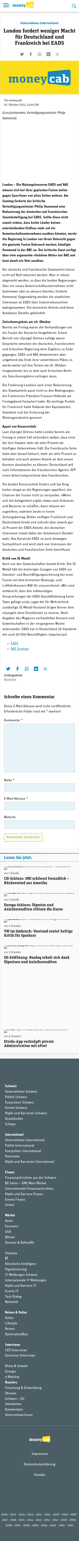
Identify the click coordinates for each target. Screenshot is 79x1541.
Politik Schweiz (16, 1097)
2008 (8, 1525)
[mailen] (57, 54)
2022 (39, 1514)
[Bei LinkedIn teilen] (48, 54)
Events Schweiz (16, 1108)
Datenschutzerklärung (39, 1464)
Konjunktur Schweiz (19, 1102)
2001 (70, 1525)
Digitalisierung (16, 1269)
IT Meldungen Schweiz (21, 1275)
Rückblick (10, 680)
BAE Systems (20, 649)
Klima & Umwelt (16, 1366)
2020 (56, 1514)
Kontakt (39, 1475)
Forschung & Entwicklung (23, 1388)
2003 (53, 1525)
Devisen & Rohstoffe (19, 1243)
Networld (11, 1302)
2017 (5, 1520)
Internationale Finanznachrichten (29, 1189)
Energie (10, 1371)
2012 (47, 1520)
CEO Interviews (16, 1350)
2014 (30, 1520)
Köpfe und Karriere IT (20, 1286)
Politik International (19, 1145)
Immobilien (13, 1404)
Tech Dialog (13, 1297)
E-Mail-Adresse (16, 799)
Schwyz (10, 1124)
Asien (9, 1221)
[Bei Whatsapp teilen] (39, 54)
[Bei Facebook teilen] (31, 54)
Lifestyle (11, 1323)
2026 (4, 1514)
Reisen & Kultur (16, 1312)
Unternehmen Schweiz (21, 1091)
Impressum (40, 1454)
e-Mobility (12, 1377)
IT (6, 1258)
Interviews (12, 1345)
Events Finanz (15, 1199)
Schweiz (11, 1086)
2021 (47, 1514)
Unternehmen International (39, 23)
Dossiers (11, 1382)
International (14, 1135)
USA (8, 1232)
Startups (11, 1253)
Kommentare (14, 1409)
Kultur (9, 1318)
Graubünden (14, 1119)
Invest (9, 1205)
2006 (26, 1525)
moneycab (15, 100)
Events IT (11, 1291)
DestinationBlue (16, 1334)
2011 (55, 1520)
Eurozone (11, 1226)
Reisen (10, 1329)
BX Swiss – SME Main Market (25, 1183)
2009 (72, 1520)
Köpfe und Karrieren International (29, 1162)
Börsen (10, 1237)
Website (10, 817)
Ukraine (10, 1393)
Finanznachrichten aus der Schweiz (30, 1178)
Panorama (12, 1156)
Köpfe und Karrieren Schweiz (26, 1113)
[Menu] (6, 6)
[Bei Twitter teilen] (22, 54)
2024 (22, 1514)
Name (9, 780)
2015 (22, 1520)
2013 (39, 1520)
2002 (62, 1525)
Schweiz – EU (14, 1399)
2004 (44, 1525)
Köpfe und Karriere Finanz (24, 1194)
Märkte (10, 1215)
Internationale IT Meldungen (25, 1280)
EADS (14, 643)
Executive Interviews (20, 1355)
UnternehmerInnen (19, 1415)
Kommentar (13, 720)
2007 (17, 1525)
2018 (73, 1514)
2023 (30, 1514)
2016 (13, 1520)
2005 (35, 1525)
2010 (64, 1520)
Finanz (9, 1172)
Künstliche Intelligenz (20, 1264)
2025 (13, 1514)
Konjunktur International (23, 1151)
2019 (65, 1514)
